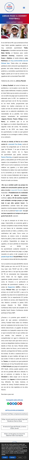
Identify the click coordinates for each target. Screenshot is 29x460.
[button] (24, 7)
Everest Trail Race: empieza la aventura (14, 414)
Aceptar (5, 457)
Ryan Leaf (18, 210)
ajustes (3, 454)
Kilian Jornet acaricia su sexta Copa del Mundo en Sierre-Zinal (14, 420)
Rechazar (12, 457)
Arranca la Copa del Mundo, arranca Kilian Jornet (14, 427)
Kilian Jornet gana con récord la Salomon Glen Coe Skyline (14, 434)
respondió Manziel (16, 190)
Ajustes (20, 457)
